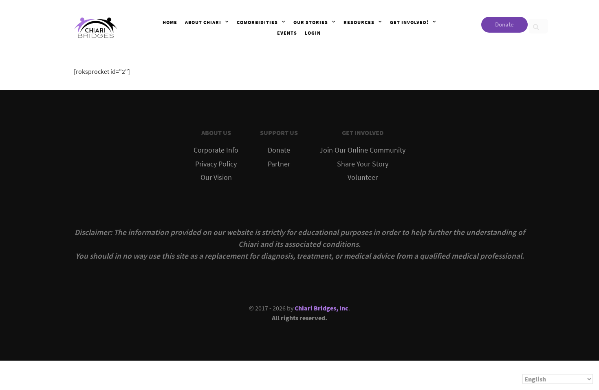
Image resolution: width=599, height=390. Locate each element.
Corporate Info (216, 150)
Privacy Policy (216, 164)
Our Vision (216, 177)
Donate (504, 24)
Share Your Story (362, 164)
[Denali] (96, 26)
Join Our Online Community (362, 150)
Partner (279, 164)
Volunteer (363, 177)
